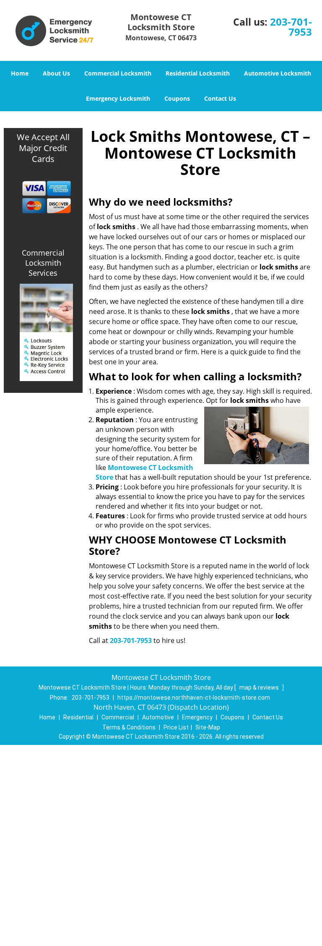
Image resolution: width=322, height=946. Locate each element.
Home (20, 73)
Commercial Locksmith (117, 73)
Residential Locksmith (198, 73)
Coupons (177, 98)
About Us (56, 73)
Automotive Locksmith (277, 73)
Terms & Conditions (129, 727)
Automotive (158, 717)
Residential (78, 717)
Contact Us (220, 98)
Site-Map (207, 727)
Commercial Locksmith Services (43, 263)
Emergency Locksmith (118, 98)
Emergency (197, 717)
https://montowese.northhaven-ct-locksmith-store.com (193, 697)
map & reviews (259, 687)
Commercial (117, 717)
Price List (176, 727)
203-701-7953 (291, 27)
